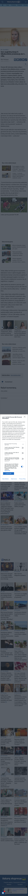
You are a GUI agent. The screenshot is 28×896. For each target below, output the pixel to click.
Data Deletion (5, 478)
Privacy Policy (22, 478)
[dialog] (14, 448)
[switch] (22, 448)
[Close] (25, 417)
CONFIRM (8, 473)
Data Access (14, 478)
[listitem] (14, 444)
